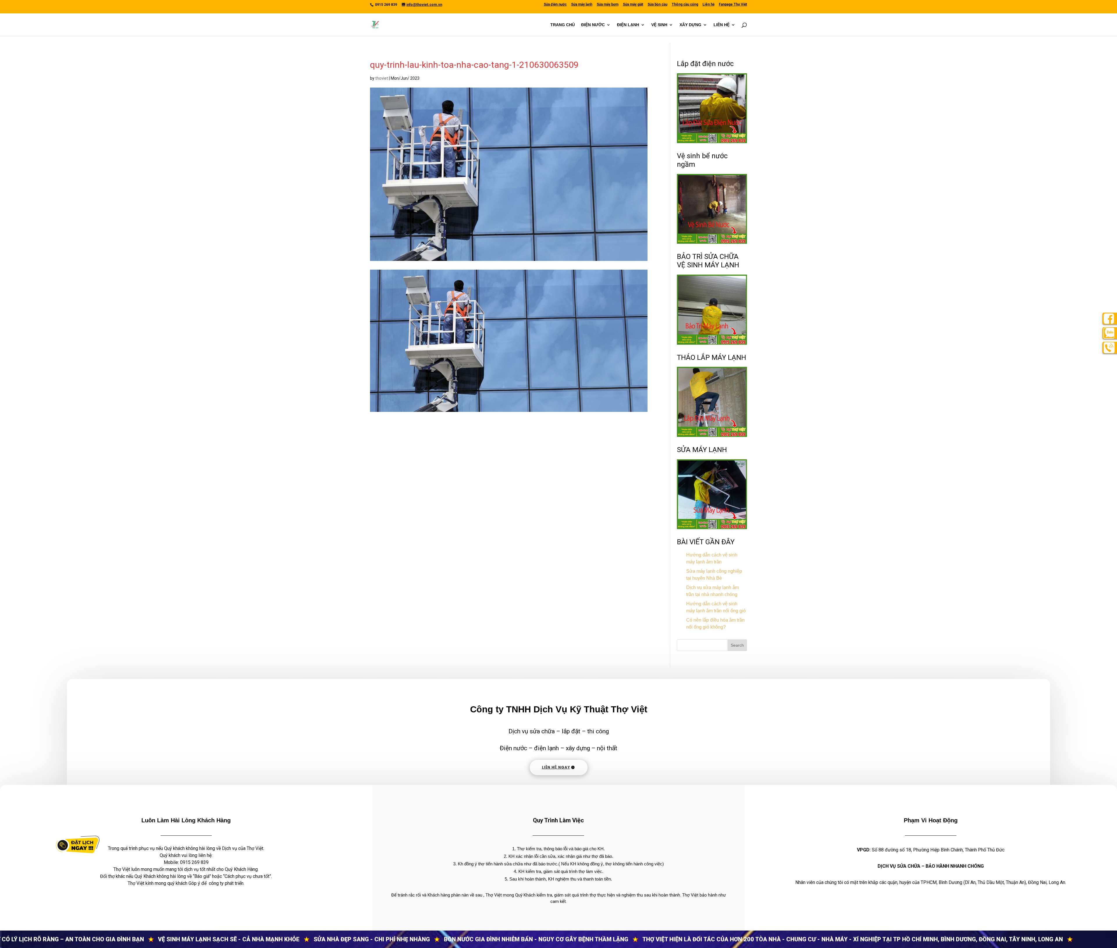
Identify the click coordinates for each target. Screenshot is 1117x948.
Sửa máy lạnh (581, 4)
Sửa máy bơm (607, 4)
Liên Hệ (722, 25)
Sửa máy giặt (633, 4)
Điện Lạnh (628, 25)
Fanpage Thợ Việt (733, 4)
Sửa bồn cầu (657, 4)
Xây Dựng (690, 25)
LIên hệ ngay (556, 767)
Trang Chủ (562, 25)
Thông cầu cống (685, 4)
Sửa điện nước (555, 4)
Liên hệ (708, 4)
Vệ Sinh (659, 25)
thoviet (381, 78)
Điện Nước (593, 25)
